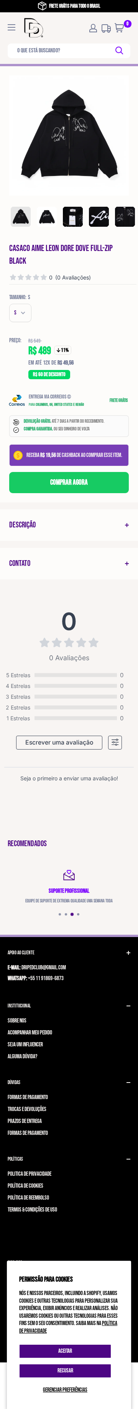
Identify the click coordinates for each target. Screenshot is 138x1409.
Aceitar (65, 1351)
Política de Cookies (25, 1186)
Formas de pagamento (28, 1097)
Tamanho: (19, 297)
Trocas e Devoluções (27, 1109)
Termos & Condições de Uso (32, 1209)
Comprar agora (69, 482)
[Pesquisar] (119, 51)
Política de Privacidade (29, 1174)
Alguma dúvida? (22, 1056)
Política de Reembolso (28, 1197)
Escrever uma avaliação (59, 742)
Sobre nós (17, 1020)
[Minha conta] (93, 28)
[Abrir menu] (11, 27)
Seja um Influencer (25, 1044)
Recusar (65, 1370)
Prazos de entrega (25, 1121)
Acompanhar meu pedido (30, 1032)
